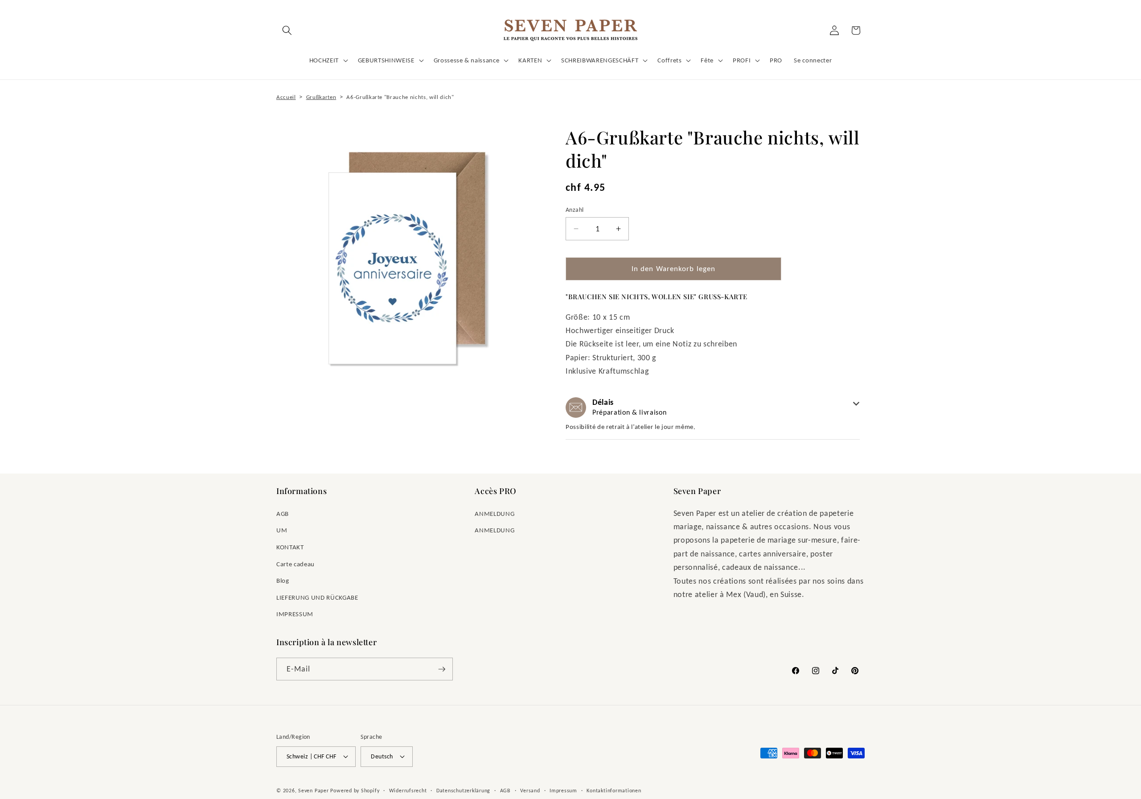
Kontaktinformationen (614, 790)
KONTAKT (290, 547)
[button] (287, 30)
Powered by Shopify (354, 790)
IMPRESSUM (294, 614)
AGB (282, 513)
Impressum (563, 790)
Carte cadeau (295, 564)
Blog (282, 580)
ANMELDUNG (494, 513)
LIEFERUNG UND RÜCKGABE (317, 597)
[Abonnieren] (441, 669)
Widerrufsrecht (408, 790)
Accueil (286, 97)
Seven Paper (313, 790)
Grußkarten (321, 97)
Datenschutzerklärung (463, 790)
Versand (530, 790)
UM (281, 530)
